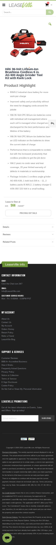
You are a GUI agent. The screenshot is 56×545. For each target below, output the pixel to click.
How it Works (7, 365)
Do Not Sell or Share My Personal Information (21, 389)
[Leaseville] (20, 5)
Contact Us (6, 322)
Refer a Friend (7, 336)
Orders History (7, 329)
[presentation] (28, 228)
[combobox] (24, 12)
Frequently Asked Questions (13, 368)
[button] (50, 26)
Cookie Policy (7, 385)
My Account (6, 326)
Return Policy (7, 332)
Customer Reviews (9, 358)
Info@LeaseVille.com (10, 291)
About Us (5, 319)
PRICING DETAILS (28, 213)
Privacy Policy (7, 372)
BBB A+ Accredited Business (14, 362)
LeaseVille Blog (8, 339)
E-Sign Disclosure (9, 382)
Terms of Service (8, 379)
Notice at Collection (10, 375)
